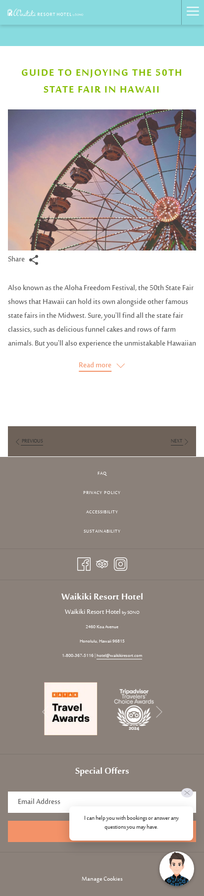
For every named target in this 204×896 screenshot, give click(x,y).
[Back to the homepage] (45, 12)
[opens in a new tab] (71, 709)
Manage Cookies (102, 879)
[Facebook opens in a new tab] (84, 564)
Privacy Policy (102, 493)
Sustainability (102, 531)
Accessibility (102, 512)
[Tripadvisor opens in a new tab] (102, 564)
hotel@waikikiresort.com (119, 655)
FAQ (102, 473)
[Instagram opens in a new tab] (120, 564)
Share (17, 259)
